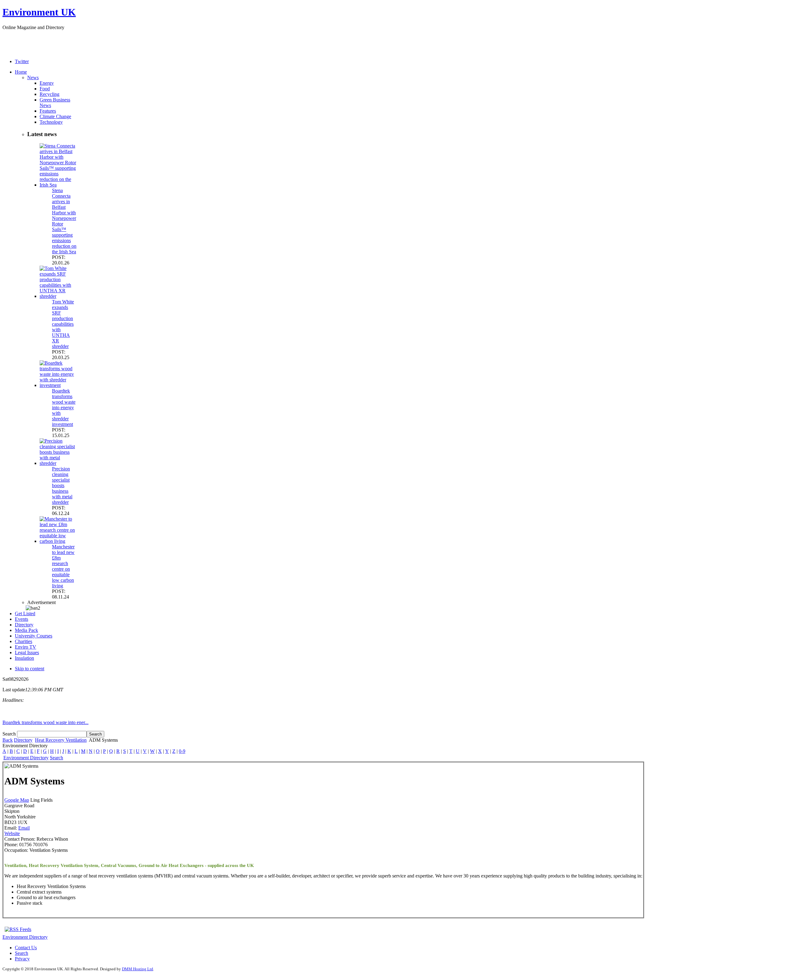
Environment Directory (26, 757)
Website (12, 833)
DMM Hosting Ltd (137, 969)
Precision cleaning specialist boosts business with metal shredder (62, 485)
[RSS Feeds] (18, 929)
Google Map (16, 800)
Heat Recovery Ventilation (61, 740)
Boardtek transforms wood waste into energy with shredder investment (63, 407)
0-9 (182, 751)
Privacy (22, 958)
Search (9, 733)
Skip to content (29, 668)
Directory (23, 740)
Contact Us (26, 947)
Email (24, 827)
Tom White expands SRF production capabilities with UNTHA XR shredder (63, 324)
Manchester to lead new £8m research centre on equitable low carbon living (63, 566)
